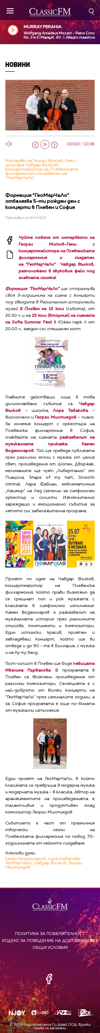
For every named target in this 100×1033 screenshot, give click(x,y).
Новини (17, 64)
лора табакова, (64, 859)
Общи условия (50, 948)
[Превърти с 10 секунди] (35, 145)
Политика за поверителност (50, 934)
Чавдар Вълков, (50, 863)
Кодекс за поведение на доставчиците (50, 941)
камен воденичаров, (26, 859)
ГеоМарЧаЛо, (19, 863)
